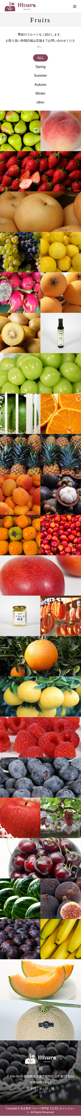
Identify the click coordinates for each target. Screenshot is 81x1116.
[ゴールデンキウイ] (20, 333)
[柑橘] (60, 414)
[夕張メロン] (40, 979)
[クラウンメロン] (40, 1020)
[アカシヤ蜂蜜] (20, 616)
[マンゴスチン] (60, 494)
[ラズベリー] (40, 737)
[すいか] (20, 898)
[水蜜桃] (60, 131)
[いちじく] (60, 898)
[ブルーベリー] (40, 777)
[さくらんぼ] (60, 535)
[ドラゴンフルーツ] (20, 292)
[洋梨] (20, 131)
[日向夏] (40, 696)
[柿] (20, 535)
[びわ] (60, 292)
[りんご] (20, 818)
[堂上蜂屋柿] (60, 616)
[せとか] (40, 656)
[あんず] (20, 494)
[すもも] (20, 939)
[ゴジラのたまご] (20, 414)
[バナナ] (60, 939)
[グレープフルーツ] (60, 252)
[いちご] (40, 171)
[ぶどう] (20, 252)
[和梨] (40, 211)
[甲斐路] (60, 818)
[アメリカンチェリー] (40, 858)
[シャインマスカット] (40, 373)
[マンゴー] (40, 575)
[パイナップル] (40, 454)
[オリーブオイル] (60, 333)
